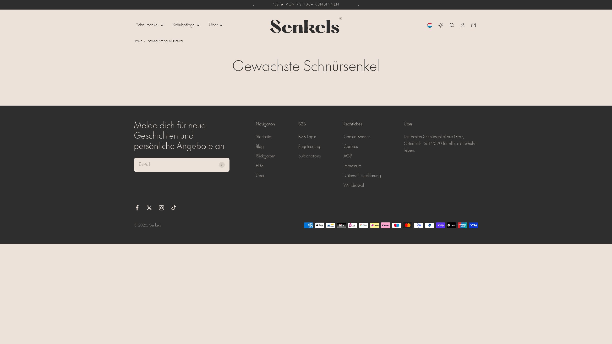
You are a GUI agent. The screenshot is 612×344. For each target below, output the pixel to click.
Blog (260, 146)
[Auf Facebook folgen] (137, 207)
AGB (348, 156)
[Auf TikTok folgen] (173, 207)
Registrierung (309, 146)
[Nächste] (359, 5)
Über (213, 25)
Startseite (263, 136)
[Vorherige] (253, 5)
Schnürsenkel (147, 25)
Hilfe (259, 166)
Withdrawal (354, 185)
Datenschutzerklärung (362, 175)
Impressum (352, 166)
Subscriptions (309, 156)
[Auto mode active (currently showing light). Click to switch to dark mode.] (440, 25)
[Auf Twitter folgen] (149, 207)
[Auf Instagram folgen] (161, 207)
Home (138, 41)
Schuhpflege (184, 25)
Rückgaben (265, 156)
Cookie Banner (357, 136)
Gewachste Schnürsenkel (165, 41)
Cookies (351, 146)
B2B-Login (307, 136)
